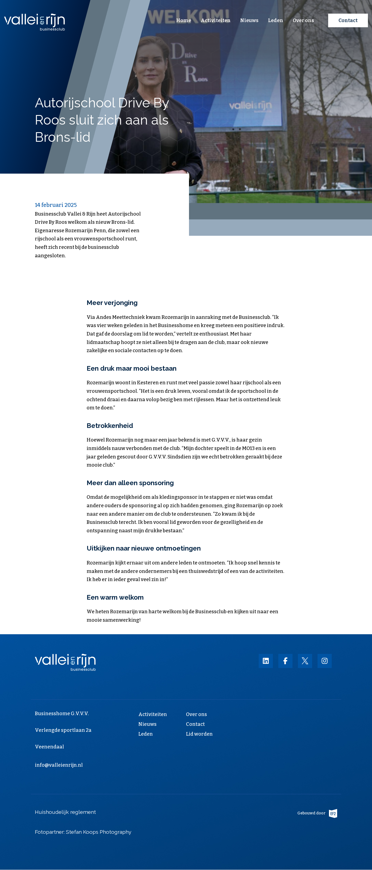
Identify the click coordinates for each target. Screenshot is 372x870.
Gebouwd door (311, 813)
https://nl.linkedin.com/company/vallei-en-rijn (266, 661)
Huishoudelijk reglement (65, 812)
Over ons (303, 20)
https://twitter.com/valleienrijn (305, 661)
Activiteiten (216, 20)
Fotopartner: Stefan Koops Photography (84, 832)
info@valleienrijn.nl (59, 765)
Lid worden (199, 734)
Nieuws (249, 20)
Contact (348, 20)
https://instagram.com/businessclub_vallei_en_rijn (325, 661)
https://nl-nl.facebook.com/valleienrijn (285, 661)
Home (183, 20)
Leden (275, 20)
